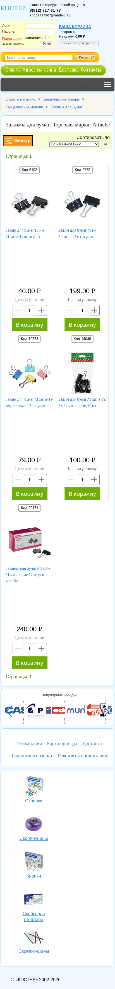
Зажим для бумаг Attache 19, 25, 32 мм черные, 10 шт (82, 402)
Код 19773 (29, 339)
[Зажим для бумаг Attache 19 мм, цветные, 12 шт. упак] (30, 374)
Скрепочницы (33, 825)
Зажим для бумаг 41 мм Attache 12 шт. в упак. (77, 233)
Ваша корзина (75, 27)
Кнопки (33, 862)
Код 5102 (29, 170)
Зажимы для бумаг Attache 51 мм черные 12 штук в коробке (28, 574)
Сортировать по (94, 137)
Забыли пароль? (13, 43)
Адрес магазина (39, 69)
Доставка (68, 69)
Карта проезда (62, 743)
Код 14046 (82, 339)
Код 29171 (29, 508)
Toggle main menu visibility (108, 84)
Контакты (91, 69)
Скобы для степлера (33, 900)
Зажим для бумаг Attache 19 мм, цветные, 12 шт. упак (29, 402)
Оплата (13, 69)
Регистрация (12, 39)
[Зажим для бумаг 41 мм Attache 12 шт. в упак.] (82, 205)
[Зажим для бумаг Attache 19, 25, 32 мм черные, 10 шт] (82, 374)
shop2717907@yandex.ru (50, 16)
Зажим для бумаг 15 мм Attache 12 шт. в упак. (25, 233)
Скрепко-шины (33, 937)
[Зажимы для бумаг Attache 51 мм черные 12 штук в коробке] (30, 543)
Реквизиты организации (82, 755)
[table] (106, 144)
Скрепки (33, 787)
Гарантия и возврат (32, 755)
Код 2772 (82, 170)
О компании (29, 743)
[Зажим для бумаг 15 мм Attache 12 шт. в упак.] (30, 205)
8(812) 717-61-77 (45, 10)
